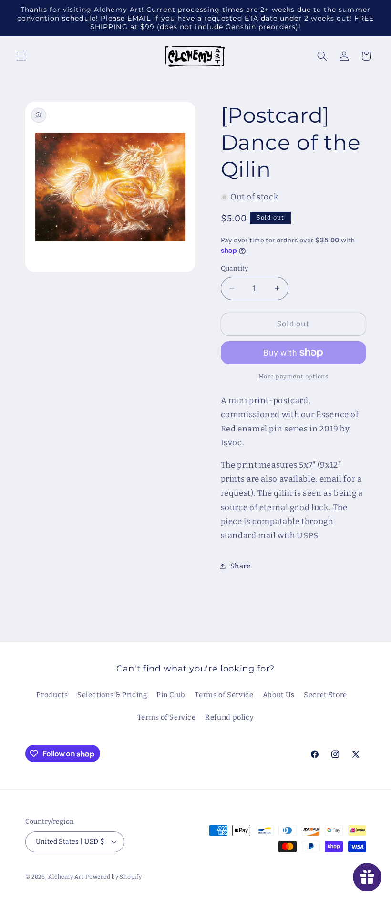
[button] (21, 56)
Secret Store (325, 695)
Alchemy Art (65, 876)
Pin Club (170, 695)
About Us (279, 695)
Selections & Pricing (112, 695)
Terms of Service (224, 695)
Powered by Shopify (113, 876)
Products (52, 695)
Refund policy (229, 717)
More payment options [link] (293, 376)
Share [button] (240, 566)
